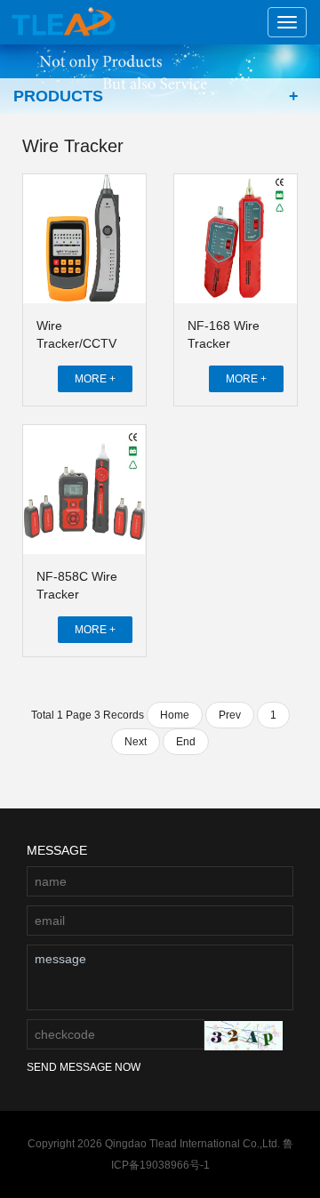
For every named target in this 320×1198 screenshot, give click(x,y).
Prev (230, 715)
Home (174, 715)
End (186, 742)
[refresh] (243, 1035)
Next (135, 742)
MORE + (95, 379)
